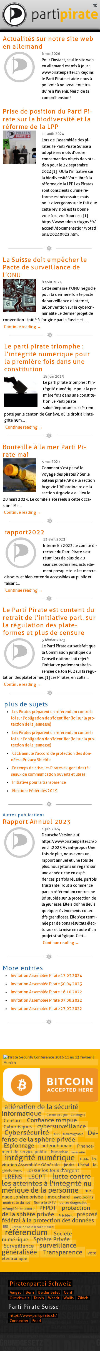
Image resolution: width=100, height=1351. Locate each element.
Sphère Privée (52, 1239)
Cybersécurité (26, 1132)
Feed (36, 1320)
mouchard (59, 1197)
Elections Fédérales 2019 (35, 791)
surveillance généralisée (39, 1248)
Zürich (83, 1298)
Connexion (19, 1320)
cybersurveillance (61, 1126)
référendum (26, 1232)
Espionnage (19, 1145)
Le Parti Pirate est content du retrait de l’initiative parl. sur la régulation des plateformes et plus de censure (49, 621)
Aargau (15, 1292)
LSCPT (37, 1177)
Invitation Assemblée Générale (50, 1161)
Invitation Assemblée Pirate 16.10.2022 (46, 992)
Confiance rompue (52, 1120)
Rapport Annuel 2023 (37, 822)
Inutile (84, 1159)
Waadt (53, 1298)
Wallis (68, 1298)
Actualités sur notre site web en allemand (48, 42)
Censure (13, 1120)
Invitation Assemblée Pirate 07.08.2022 (46, 1000)
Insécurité (78, 1152)
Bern (30, 1292)
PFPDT (47, 1208)
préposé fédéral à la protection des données (50, 1217)
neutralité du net (16, 1202)
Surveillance (19, 1246)
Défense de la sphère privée (50, 1136)
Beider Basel (49, 1292)
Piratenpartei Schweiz (40, 1283)
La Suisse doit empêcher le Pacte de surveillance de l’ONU (45, 267)
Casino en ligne (57, 1115)
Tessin (39, 1298)
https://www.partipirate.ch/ (33, 1315)
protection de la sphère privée (46, 1211)
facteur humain (55, 1146)
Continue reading (22, 326)
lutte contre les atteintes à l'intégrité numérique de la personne (48, 1183)
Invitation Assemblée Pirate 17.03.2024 (46, 975)
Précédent (65, 1215)
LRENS (13, 1177)
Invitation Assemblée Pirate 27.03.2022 (46, 1008)
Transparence (62, 1252)
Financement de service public (48, 1148)
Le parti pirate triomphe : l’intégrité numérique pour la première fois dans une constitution (47, 357)
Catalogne (78, 1115)
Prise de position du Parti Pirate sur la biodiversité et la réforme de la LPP (47, 119)
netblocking (84, 1197)
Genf (68, 1292)
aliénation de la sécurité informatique (40, 1110)
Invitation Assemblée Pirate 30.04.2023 (46, 984)
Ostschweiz (19, 1298)
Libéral (83, 1165)
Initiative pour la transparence (39, 782)
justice (69, 1165)
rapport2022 (24, 532)
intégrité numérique (40, 1157)
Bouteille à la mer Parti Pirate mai (44, 450)
